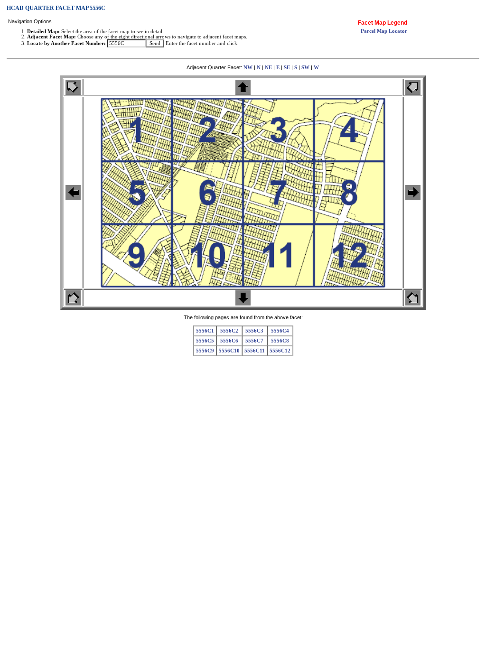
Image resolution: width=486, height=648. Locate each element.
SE (287, 67)
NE (268, 67)
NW (247, 67)
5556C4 (280, 330)
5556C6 (229, 340)
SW (305, 67)
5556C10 (229, 350)
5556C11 (254, 350)
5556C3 (254, 330)
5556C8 (280, 340)
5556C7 (254, 340)
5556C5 (205, 340)
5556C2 (229, 330)
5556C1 (205, 330)
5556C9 (205, 350)
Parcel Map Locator (384, 31)
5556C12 (280, 350)
